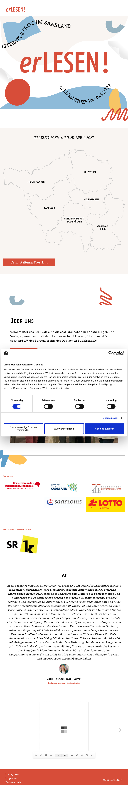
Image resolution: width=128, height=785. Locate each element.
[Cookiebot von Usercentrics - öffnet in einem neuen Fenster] (110, 353)
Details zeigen (110, 418)
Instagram (12, 774)
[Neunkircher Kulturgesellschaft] (105, 488)
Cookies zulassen (104, 428)
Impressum (12, 778)
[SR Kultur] (22, 544)
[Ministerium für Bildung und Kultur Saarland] (64, 487)
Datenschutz (13, 782)
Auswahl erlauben (64, 428)
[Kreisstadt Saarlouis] (64, 502)
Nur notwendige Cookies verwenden (23, 428)
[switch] (48, 406)
